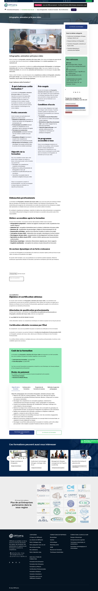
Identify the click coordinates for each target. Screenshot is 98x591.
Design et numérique (70, 103)
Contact (74, 9)
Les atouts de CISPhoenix (36, 539)
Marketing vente (54, 544)
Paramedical (69, 112)
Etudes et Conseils (53, 9)
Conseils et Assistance (36, 574)
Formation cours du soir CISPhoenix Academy (36, 577)
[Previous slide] (9, 458)
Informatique (53, 542)
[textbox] (35, 282)
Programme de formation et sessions (39, 388)
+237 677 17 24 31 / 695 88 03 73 (41, 1)
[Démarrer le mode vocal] (9, 286)
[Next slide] (88, 458)
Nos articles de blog (35, 547)
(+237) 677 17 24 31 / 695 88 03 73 (76, 71)
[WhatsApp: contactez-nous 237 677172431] (82, 441)
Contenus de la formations (26, 388)
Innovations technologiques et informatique (76, 110)
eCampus (89, 1)
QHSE (51, 547)
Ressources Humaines (56, 549)
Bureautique (53, 537)
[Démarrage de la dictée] (10, 284)
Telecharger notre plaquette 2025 (21, 432)
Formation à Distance (35, 571)
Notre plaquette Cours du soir (37, 544)
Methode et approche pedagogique (53, 388)
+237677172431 (72, 73)
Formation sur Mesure (35, 566)
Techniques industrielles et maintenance (75, 108)
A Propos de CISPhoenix (36, 537)
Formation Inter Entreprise (37, 564)
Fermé (73, 84)
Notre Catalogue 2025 (35, 542)
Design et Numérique (76, 537)
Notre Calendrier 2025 (35, 552)
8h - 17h (77, 80)
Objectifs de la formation (16, 388)
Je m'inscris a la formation (49, 432)
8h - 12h (79, 82)
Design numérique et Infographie (75, 41)
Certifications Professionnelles (38, 569)
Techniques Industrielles (56, 552)
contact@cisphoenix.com (12, 1)
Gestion (52, 539)
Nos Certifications (63, 9)
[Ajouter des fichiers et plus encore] (10, 276)
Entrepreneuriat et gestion (72, 105)
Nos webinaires (34, 549)
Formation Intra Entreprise (36, 561)
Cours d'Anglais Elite (42, 9)
